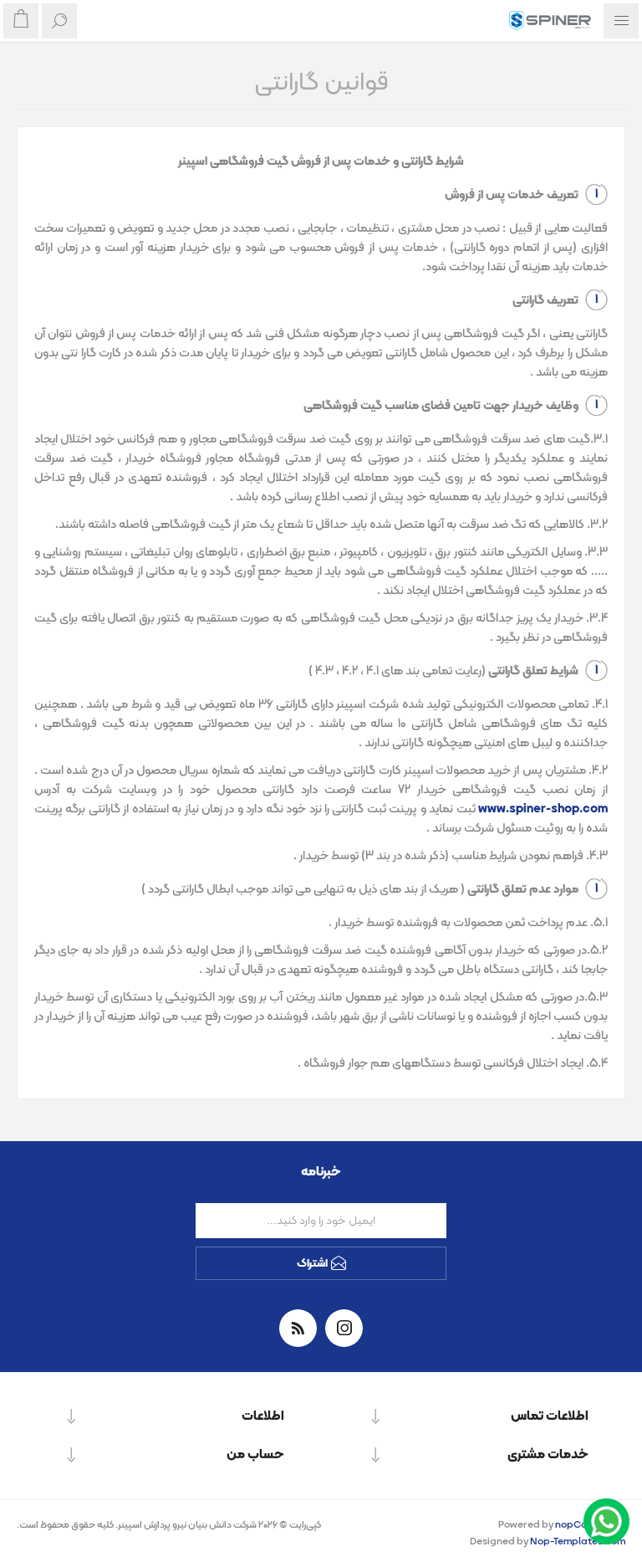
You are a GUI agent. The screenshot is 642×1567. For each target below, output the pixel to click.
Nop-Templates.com (577, 1541)
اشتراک (312, 1264)
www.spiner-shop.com (543, 809)
